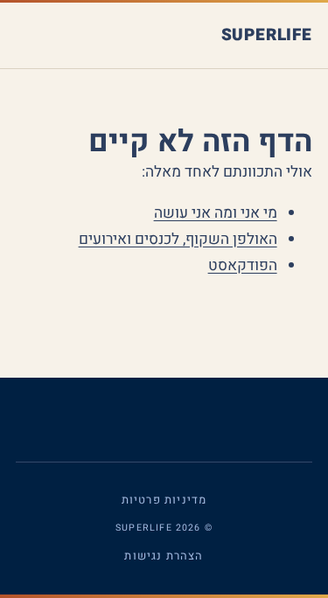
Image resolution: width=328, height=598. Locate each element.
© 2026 (164, 527)
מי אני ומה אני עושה (215, 213)
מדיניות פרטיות (164, 499)
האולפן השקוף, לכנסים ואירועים (178, 239)
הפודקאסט (242, 265)
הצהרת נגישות (163, 555)
